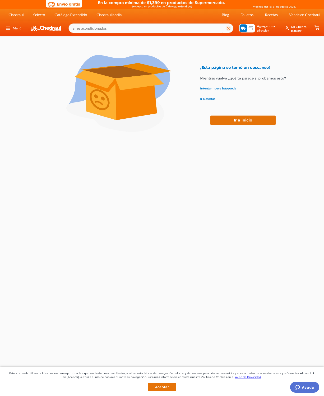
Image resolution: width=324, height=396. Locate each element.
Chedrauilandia (109, 14)
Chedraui (16, 14)
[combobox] (151, 28)
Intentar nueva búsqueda (218, 88)
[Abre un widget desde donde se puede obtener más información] (304, 388)
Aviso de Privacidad (248, 377)
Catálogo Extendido (71, 14)
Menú (17, 28)
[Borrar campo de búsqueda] (228, 28)
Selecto (39, 14)
